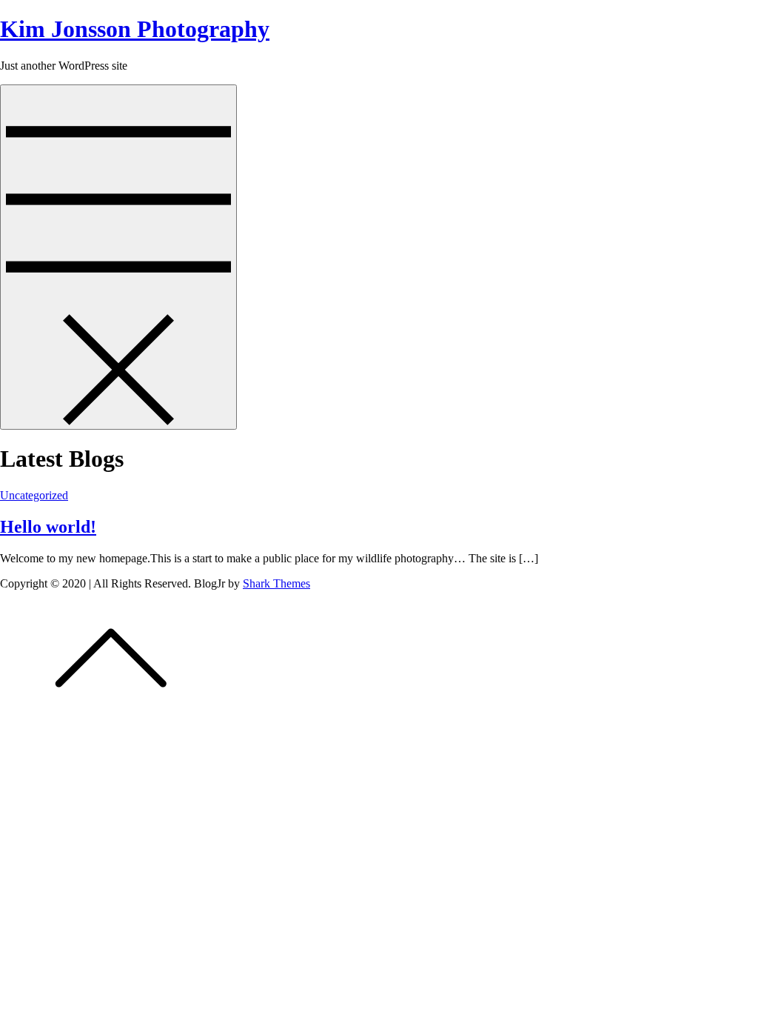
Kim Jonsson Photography (134, 29)
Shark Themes (276, 583)
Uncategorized (34, 495)
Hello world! (48, 526)
